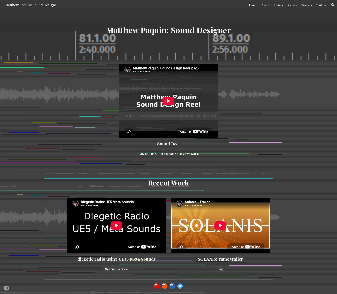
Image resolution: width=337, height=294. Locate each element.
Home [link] (253, 5)
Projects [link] (306, 5)
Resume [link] (279, 5)
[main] (168, 30)
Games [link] (292, 5)
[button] (333, 5)
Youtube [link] (321, 5)
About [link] (265, 5)
